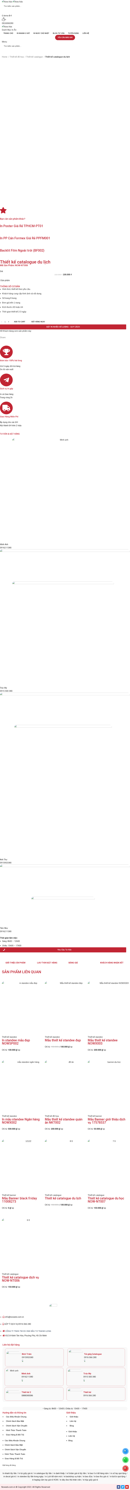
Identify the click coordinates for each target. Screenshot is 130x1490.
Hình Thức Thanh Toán (16, 1430)
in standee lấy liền (26, 1476)
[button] (63, 326)
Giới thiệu (74, 1417)
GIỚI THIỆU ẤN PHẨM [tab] (15, 963)
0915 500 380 (6, 691)
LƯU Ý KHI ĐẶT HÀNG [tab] (47, 963)
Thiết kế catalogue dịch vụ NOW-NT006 (20, 1279)
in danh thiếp (59, 1473)
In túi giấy (22, 1473)
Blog (72, 1426)
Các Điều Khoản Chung (16, 1417)
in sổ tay (114, 1473)
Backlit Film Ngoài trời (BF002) (22, 250)
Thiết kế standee (9, 1037)
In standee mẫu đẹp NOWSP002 (16, 1041)
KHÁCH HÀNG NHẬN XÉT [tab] (112, 963)
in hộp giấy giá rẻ (90, 1480)
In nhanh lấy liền (10, 1473)
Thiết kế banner (95, 1116)
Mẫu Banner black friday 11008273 (19, 1199)
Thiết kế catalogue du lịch (63, 1198)
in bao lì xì (92, 1473)
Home (5, 57)
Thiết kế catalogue (34, 57)
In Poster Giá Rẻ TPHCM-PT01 (21, 226)
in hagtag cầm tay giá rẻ (42, 1480)
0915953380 (5, 863)
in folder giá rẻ (73, 1473)
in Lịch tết (49, 1476)
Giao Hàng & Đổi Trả (15, 1435)
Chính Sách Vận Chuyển (16, 1426)
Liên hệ (73, 1421)
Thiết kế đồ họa (17, 57)
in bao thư (98, 1476)
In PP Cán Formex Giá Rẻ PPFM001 (25, 238)
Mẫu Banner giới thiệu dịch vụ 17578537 (106, 1121)
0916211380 (5, 547)
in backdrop (69, 1476)
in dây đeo (64, 1480)
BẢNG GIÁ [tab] (73, 963)
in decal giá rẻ (9, 1476)
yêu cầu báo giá (65, 37)
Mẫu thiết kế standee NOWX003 (103, 1041)
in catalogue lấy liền (43, 1473)
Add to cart (19, 322)
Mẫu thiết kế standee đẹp (63, 1040)
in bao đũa (87, 1476)
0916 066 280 (90, 1357)
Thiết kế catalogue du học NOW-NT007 (106, 1199)
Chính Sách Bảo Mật (15, 1421)
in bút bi (113, 1476)
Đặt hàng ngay (38, 322)
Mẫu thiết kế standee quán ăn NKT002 (63, 1121)
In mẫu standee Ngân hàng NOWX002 (21, 1121)
